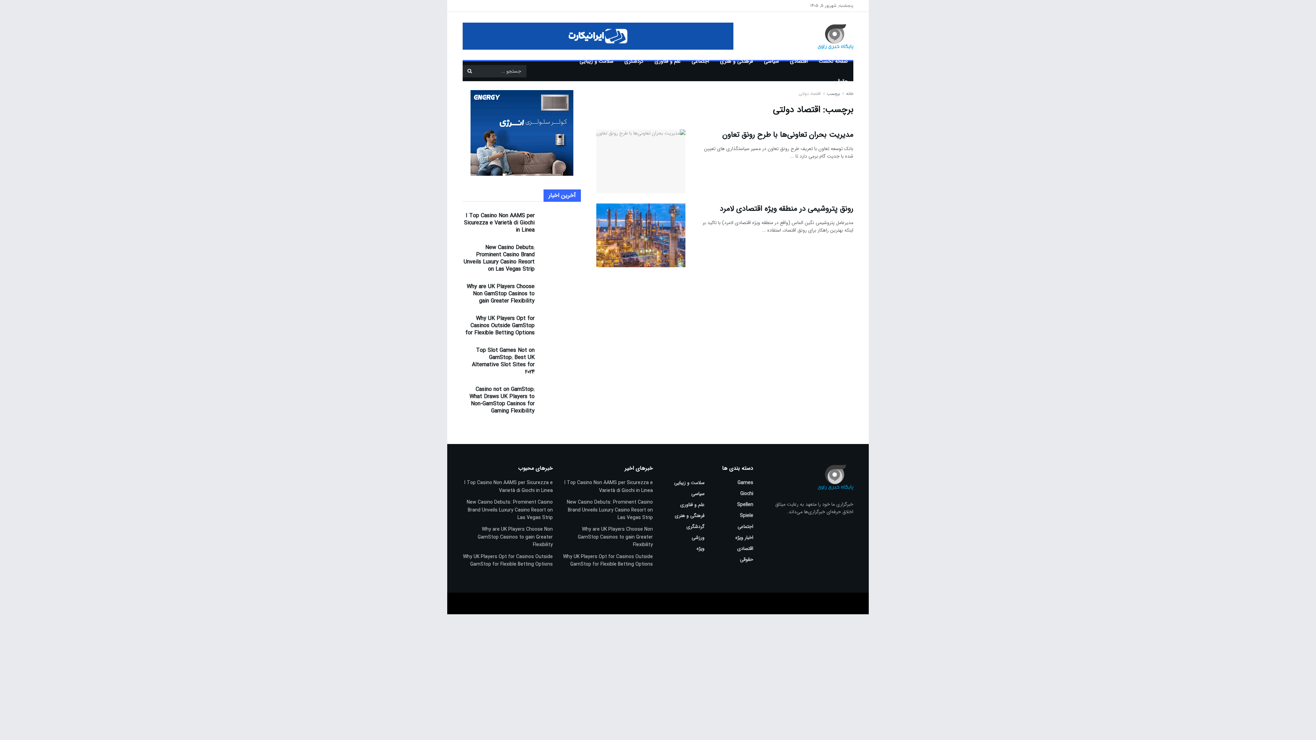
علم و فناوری (668, 61)
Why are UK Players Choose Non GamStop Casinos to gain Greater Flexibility (501, 293)
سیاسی (771, 61)
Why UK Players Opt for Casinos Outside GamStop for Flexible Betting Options (500, 325)
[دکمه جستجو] (469, 71)
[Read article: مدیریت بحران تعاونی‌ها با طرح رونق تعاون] (640, 161)
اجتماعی (700, 61)
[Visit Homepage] (825, 36)
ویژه (701, 548)
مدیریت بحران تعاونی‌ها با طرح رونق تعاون (787, 134)
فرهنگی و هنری (736, 61)
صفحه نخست (833, 61)
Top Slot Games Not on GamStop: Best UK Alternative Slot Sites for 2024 (503, 361)
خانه (849, 93)
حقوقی (841, 81)
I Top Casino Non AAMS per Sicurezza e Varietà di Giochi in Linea (499, 222)
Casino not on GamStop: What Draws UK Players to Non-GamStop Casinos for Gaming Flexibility (502, 400)
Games (745, 482)
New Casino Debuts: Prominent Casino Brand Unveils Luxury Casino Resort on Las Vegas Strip (499, 258)
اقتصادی (799, 61)
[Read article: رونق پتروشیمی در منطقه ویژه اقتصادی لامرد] (640, 235)
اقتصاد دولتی (810, 93)
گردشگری (634, 61)
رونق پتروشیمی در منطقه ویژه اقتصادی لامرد (786, 208)
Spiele (746, 515)
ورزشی (698, 537)
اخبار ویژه (744, 537)
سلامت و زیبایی (596, 61)
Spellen (745, 504)
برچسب (833, 93)
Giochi (746, 493)
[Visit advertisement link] (598, 36)
